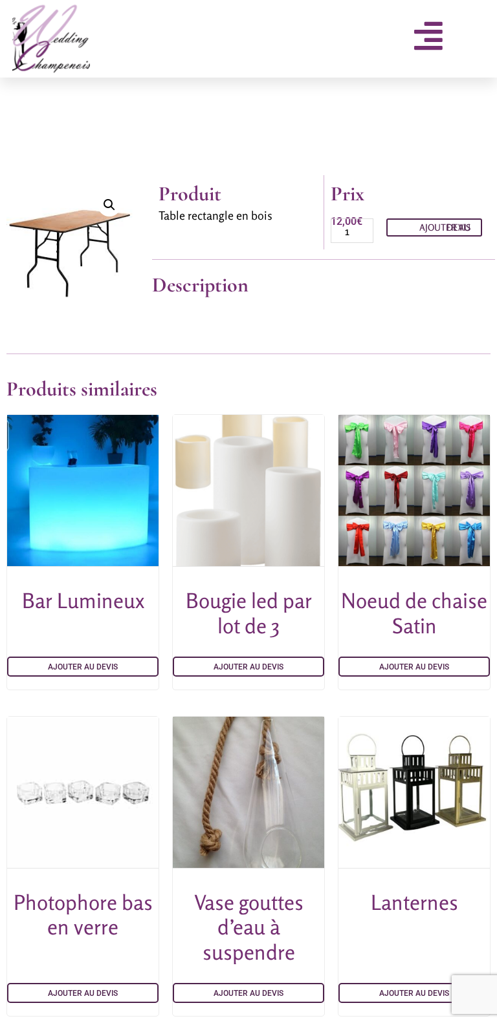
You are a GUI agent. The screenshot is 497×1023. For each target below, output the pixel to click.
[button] (109, 204)
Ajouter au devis (444, 227)
